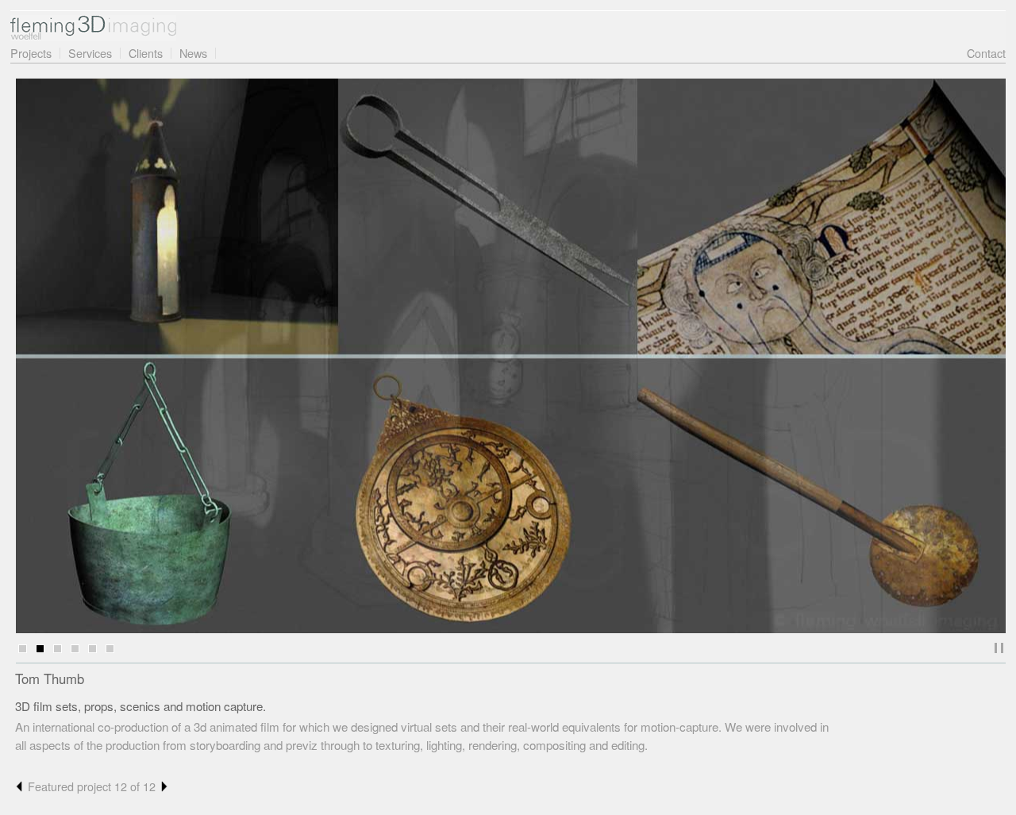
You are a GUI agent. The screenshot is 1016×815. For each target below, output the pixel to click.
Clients (146, 52)
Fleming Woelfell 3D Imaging (93, 28)
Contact (986, 52)
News (193, 52)
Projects (31, 52)
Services (90, 52)
